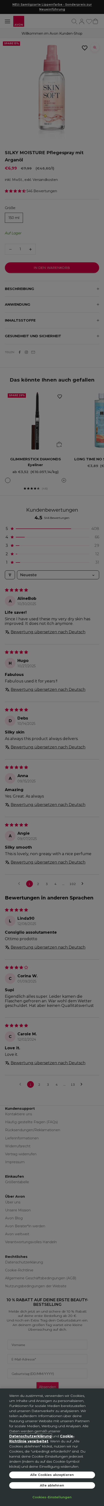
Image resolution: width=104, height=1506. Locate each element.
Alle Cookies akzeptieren (52, 1475)
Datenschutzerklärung (30, 1436)
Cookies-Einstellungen (52, 1497)
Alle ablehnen (52, 1485)
